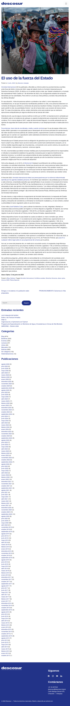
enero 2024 (5, 429)
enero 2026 (5, 379)
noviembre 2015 (6, 631)
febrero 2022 (5, 477)
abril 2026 (4, 373)
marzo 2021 (5, 501)
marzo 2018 (5, 571)
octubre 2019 (5, 529)
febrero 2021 (5, 503)
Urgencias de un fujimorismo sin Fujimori (14, 322)
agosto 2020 (5, 516)
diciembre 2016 (6, 603)
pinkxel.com (49, 701)
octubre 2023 (5, 436)
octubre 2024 (5, 412)
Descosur (8, 701)
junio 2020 (4, 521)
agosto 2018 (5, 560)
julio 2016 (4, 614)
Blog (8, 278)
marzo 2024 (5, 425)
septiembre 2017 (6, 584)
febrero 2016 (5, 625)
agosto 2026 (5, 364)
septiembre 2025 (6, 388)
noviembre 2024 (6, 410)
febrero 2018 (5, 573)
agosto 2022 (5, 464)
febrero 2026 (5, 377)
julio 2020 (4, 518)
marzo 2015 (5, 649)
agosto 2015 (5, 638)
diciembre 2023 (6, 431)
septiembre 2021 (6, 488)
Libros (3, 345)
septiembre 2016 (6, 610)
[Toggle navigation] (66, 3)
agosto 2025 (5, 390)
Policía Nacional (14, 280)
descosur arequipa (23, 83)
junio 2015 (4, 642)
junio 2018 (4, 564)
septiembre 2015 (6, 636)
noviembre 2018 (6, 553)
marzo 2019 (5, 544)
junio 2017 (4, 590)
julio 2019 (4, 536)
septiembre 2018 (6, 558)
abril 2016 (4, 621)
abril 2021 (4, 499)
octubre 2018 (5, 555)
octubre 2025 (5, 386)
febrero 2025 (5, 403)
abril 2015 (4, 647)
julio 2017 (4, 588)
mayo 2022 (5, 471)
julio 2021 (4, 492)
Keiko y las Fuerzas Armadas (10, 317)
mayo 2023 (5, 447)
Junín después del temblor (9, 315)
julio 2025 (4, 392)
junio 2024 (4, 418)
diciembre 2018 (6, 551)
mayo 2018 (5, 566)
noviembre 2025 (6, 384)
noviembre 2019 (6, 527)
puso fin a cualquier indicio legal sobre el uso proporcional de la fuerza (33, 239)
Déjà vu (3, 320)
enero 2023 (5, 455)
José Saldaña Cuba (16, 206)
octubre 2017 (5, 581)
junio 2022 (4, 468)
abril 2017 (4, 594)
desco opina (61, 278)
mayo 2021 (5, 497)
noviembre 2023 (6, 434)
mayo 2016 (5, 618)
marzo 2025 (5, 401)
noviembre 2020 (6, 510)
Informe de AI (28, 163)
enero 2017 (5, 601)
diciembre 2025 (6, 381)
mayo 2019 (5, 540)
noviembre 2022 (6, 458)
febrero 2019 (5, 547)
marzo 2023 (5, 451)
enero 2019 (5, 549)
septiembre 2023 (6, 438)
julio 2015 (4, 640)
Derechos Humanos (51, 278)
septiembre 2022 (6, 462)
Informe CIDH (5, 280)
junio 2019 (4, 538)
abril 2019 (4, 542)
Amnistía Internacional (8, 87)
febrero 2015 (5, 651)
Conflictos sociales (39, 278)
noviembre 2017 (6, 579)
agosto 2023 (5, 440)
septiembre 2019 (6, 531)
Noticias (12, 278)
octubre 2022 (5, 460)
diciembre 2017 (6, 577)
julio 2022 (4, 466)
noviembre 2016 (6, 605)
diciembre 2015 (6, 629)
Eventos (4, 341)
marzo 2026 (5, 375)
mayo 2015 (5, 644)
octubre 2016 (5, 608)
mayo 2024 (5, 421)
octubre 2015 (5, 634)
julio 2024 (4, 416)
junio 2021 (4, 494)
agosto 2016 (5, 612)
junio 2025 (4, 394)
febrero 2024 (5, 427)
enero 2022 (5, 479)
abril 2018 (4, 568)
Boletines (4, 338)
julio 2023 (4, 442)
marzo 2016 (5, 623)
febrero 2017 (5, 599)
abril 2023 (4, 449)
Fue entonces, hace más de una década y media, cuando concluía (22, 128)
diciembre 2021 (6, 481)
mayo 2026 (5, 371)
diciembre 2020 (6, 508)
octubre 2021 (5, 486)
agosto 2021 (5, 490)
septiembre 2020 (6, 514)
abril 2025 (4, 399)
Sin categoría (5, 352)
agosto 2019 (5, 534)
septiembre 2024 (6, 414)
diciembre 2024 (6, 407)
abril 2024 (4, 423)
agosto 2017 (5, 586)
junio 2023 (4, 444)
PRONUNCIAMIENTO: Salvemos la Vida (52, 291)
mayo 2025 (5, 397)
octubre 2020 (5, 512)
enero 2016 (5, 627)
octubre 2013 (5, 655)
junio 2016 (4, 616)
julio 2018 (4, 562)
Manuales (4, 347)
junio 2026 (4, 368)
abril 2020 (4, 525)
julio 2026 (4, 366)
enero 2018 (5, 575)
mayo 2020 (5, 523)
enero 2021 (5, 505)
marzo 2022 (5, 475)
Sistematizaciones (7, 354)
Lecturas (4, 343)
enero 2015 (5, 653)
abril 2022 (4, 473)
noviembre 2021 (6, 484)
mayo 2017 (5, 592)
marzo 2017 (5, 597)
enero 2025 (5, 405)
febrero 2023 (5, 453)
